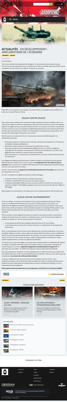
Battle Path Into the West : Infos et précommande (22, 324)
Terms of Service (8, 397)
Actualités (10, 49)
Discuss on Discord (57, 274)
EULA (3, 397)
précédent (5, 55)
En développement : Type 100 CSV (18, 344)
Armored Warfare (5, 372)
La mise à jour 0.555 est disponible (18, 329)
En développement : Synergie (17, 334)
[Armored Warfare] (49, 12)
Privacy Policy (15, 397)
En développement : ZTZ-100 (16, 339)
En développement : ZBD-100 (16, 349)
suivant (12, 55)
